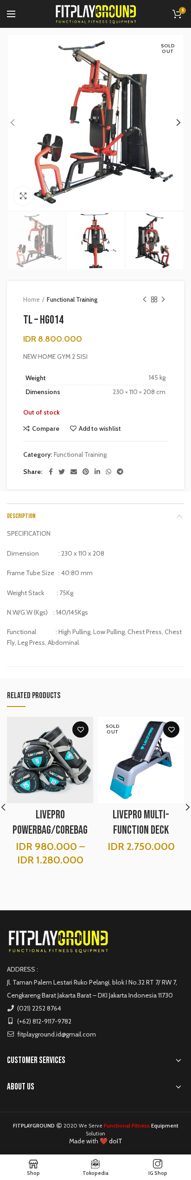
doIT (115, 1141)
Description (21, 516)
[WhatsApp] (108, 472)
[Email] (74, 472)
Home (31, 299)
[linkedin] (97, 472)
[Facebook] (51, 472)
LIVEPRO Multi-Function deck (141, 822)
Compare (45, 428)
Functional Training (72, 299)
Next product (163, 299)
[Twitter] (62, 472)
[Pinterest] (86, 472)
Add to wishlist (100, 428)
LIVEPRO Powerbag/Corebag (50, 822)
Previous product (144, 299)
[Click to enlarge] (23, 196)
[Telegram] (120, 472)
